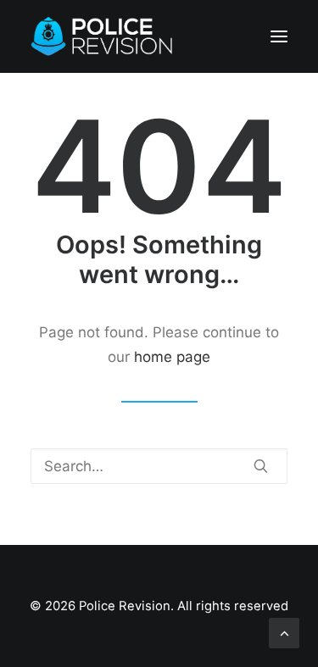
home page (172, 356)
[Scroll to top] (284, 632)
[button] (279, 36)
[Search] (159, 466)
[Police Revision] (105, 36)
